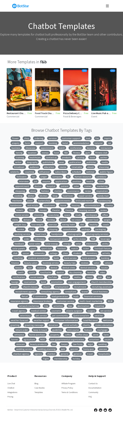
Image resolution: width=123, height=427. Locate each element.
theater (56, 210)
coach (106, 224)
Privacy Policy (67, 388)
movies (43, 210)
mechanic (17, 200)
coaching (29, 171)
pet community (60, 315)
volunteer (94, 339)
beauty (18, 267)
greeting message (34, 325)
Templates (38, 392)
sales (76, 186)
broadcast (19, 167)
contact (39, 143)
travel (90, 353)
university (39, 253)
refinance (19, 334)
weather (98, 315)
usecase (103, 349)
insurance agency (19, 301)
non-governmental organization (67, 339)
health (89, 181)
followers (22, 176)
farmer (14, 339)
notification (19, 277)
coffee (68, 334)
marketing (102, 186)
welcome (107, 320)
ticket (86, 248)
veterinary (25, 315)
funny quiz (88, 349)
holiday (76, 358)
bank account (89, 258)
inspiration (102, 190)
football (61, 248)
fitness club (101, 152)
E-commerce (39, 296)
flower (15, 138)
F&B (93, 238)
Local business (100, 291)
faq (97, 138)
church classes (30, 286)
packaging (100, 229)
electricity (91, 243)
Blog (36, 383)
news (61, 162)
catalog (80, 157)
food (56, 152)
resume (46, 181)
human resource (83, 176)
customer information (66, 320)
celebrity (14, 171)
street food (92, 219)
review (103, 210)
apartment (49, 205)
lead (88, 138)
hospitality (104, 353)
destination (83, 305)
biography (32, 162)
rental (65, 277)
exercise (53, 224)
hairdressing (104, 200)
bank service (70, 258)
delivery (27, 219)
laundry (91, 272)
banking (105, 258)
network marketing (29, 305)
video (102, 272)
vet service (105, 310)
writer (18, 162)
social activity (70, 325)
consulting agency (50, 291)
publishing (48, 162)
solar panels (18, 248)
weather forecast (19, 320)
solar (78, 243)
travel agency (19, 310)
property (54, 334)
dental (54, 267)
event (62, 147)
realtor (77, 277)
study (78, 214)
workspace (91, 214)
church (46, 286)
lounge (14, 281)
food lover (68, 195)
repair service (85, 195)
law (54, 344)
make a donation (103, 325)
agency (38, 353)
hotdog (51, 219)
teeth (21, 272)
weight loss (20, 224)
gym (88, 152)
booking (53, 143)
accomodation (92, 205)
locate (104, 267)
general (78, 353)
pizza (16, 238)
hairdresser (16, 205)
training (20, 157)
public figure (106, 171)
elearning (104, 167)
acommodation (81, 143)
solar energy (51, 243)
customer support (71, 138)
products (66, 157)
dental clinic (69, 267)
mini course (73, 329)
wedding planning (46, 349)
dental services (88, 267)
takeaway (40, 238)
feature (88, 329)
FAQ (90, 396)
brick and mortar (84, 200)
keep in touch (40, 329)
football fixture (102, 248)
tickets (19, 210)
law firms (77, 344)
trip (46, 305)
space (67, 214)
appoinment (47, 147)
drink (95, 334)
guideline (57, 329)
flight (46, 358)
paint (30, 200)
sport (33, 248)
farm (106, 334)
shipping (53, 229)
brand (85, 291)
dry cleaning (75, 272)
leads (76, 296)
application (61, 181)
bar (108, 277)
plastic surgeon (74, 310)
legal (90, 344)
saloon (108, 262)
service (20, 229)
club (15, 253)
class (65, 253)
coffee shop (82, 334)
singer (43, 176)
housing (76, 205)
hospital (51, 186)
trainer (88, 186)
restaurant (106, 147)
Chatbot (11, 388)
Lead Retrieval (90, 320)
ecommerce (73, 190)
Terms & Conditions (70, 392)
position (76, 181)
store (33, 190)
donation (53, 325)
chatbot (51, 353)
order (27, 238)
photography (74, 234)
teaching (18, 258)
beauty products (38, 344)
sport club (46, 248)
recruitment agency (25, 291)
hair (30, 267)
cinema (109, 205)
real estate (32, 205)
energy (66, 243)
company (57, 176)
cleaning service (86, 210)
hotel (65, 143)
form (27, 143)
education (49, 167)
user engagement (77, 281)
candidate (101, 176)
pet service (41, 315)
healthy (94, 224)
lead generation (60, 296)
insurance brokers (42, 301)
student (77, 253)
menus (45, 152)
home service (22, 214)
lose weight (37, 224)
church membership (101, 281)
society (108, 339)
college (53, 253)
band (43, 281)
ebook (90, 167)
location (32, 152)
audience (34, 167)
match (74, 248)
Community (93, 392)
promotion (57, 281)
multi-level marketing (91, 301)
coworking (53, 214)
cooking (18, 195)
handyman (56, 234)
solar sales (34, 243)
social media (36, 277)
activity (106, 253)
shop (26, 138)
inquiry (107, 138)
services (53, 138)
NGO (42, 339)
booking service (51, 262)
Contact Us (93, 383)
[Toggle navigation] (107, 5)
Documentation (94, 388)
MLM (110, 301)
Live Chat (11, 383)
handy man (103, 195)
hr (68, 176)
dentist (60, 272)
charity (86, 325)
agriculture (29, 339)
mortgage (102, 329)
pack (31, 229)
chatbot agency (21, 353)
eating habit (68, 224)
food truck (40, 234)
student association (38, 258)
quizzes (74, 349)
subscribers (61, 171)
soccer (26, 253)
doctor (37, 186)
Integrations (12, 392)
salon (96, 262)
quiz (63, 349)
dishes (31, 195)
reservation (30, 281)
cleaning (38, 214)
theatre (69, 210)
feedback (19, 243)
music (90, 277)
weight (107, 219)
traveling (99, 305)
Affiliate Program (68, 383)
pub (100, 277)
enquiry (15, 143)
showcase (30, 147)
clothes (58, 190)
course (63, 167)
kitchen (43, 195)
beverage (105, 238)
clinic (101, 181)
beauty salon (30, 262)
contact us (51, 157)
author (103, 157)
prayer (14, 286)
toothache (45, 272)
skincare (20, 344)
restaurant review (59, 238)
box (41, 229)
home (63, 205)
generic (64, 353)
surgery (91, 310)
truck (39, 219)
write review (79, 238)
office (105, 214)
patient (65, 186)
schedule (76, 171)
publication (75, 162)
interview (23, 181)
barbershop (44, 200)
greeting (15, 325)
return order (21, 329)
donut (63, 219)
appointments (62, 200)
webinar (90, 171)
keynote (91, 147)
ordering (38, 138)
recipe (88, 190)
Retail (25, 296)
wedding (102, 344)
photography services (97, 234)
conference (76, 147)
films (31, 210)
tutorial (98, 143)
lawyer (64, 344)
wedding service (24, 349)
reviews (84, 262)
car (109, 143)
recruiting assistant (102, 286)
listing (19, 152)
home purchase (37, 334)
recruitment (80, 286)
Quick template (81, 315)
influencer (44, 171)
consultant (70, 291)
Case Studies (39, 388)
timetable (77, 167)
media (105, 162)
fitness (76, 152)
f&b (66, 152)
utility (105, 243)
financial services (92, 296)
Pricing (10, 396)
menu (15, 219)
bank (56, 258)
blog (55, 195)
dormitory (92, 253)
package (85, 229)
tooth (32, 272)
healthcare (35, 157)
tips (70, 305)
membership (60, 358)
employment (62, 286)
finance (15, 262)
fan (33, 176)
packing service (22, 234)
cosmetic (56, 310)
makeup (41, 267)
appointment (22, 186)
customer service (65, 301)
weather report (41, 320)
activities (58, 305)
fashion (45, 190)
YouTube (52, 277)
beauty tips (70, 262)
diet (82, 224)
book (92, 157)
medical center (38, 310)
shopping (20, 190)
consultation (69, 229)
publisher (91, 162)
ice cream (76, 219)
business (15, 147)
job (35, 181)
